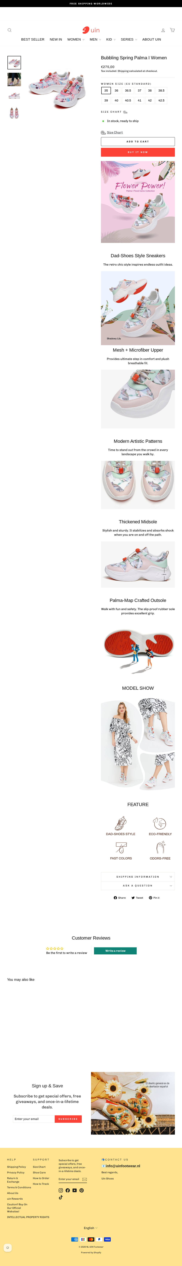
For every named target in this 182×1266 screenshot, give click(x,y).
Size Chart (115, 132)
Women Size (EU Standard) (126, 83)
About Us (12, 1193)
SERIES (127, 39)
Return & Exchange (13, 1180)
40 (116, 100)
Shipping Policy (16, 1166)
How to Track (41, 1183)
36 (116, 90)
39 (106, 100)
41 (139, 100)
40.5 (128, 100)
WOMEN (74, 39)
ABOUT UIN (151, 39)
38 (150, 90)
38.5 (161, 90)
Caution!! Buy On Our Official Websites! (17, 1208)
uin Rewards (15, 1198)
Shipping (123, 71)
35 (106, 90)
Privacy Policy (16, 1172)
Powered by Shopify (91, 1252)
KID (109, 39)
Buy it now (138, 152)
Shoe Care (39, 1172)
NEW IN (56, 39)
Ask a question (138, 885)
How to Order (41, 1178)
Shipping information (138, 876)
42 (150, 100)
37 (139, 90)
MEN (94, 39)
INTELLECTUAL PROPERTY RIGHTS (28, 1217)
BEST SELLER (32, 39)
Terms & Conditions (19, 1187)
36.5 (128, 90)
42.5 (161, 100)
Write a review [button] (115, 950)
